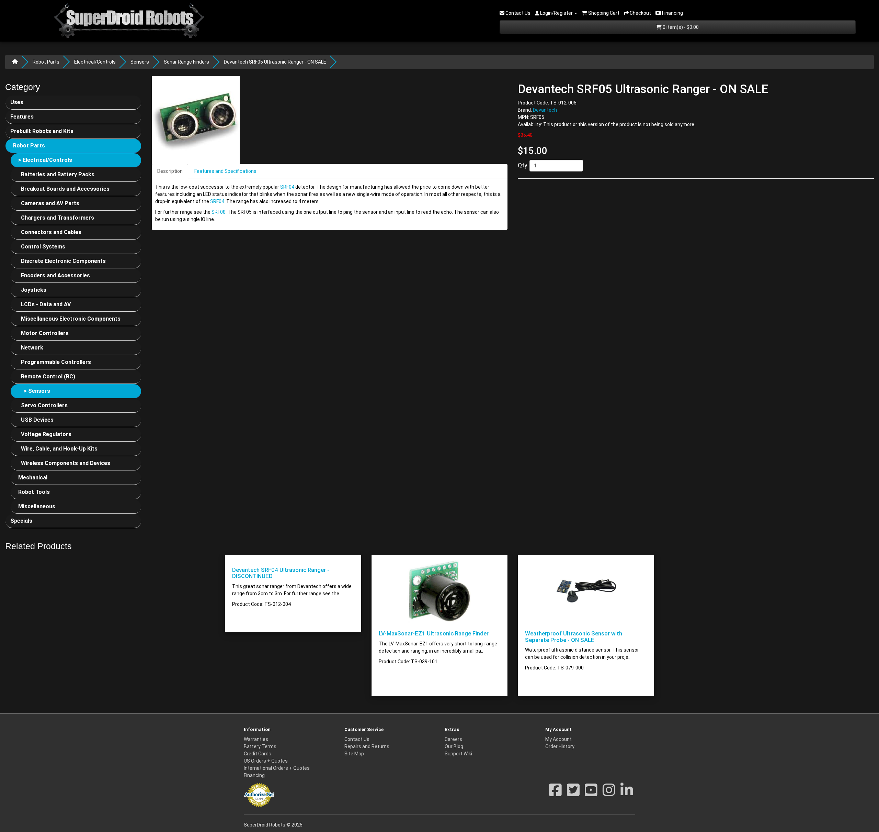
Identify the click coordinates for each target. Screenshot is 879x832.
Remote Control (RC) (48, 376)
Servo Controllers (44, 405)
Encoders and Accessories (55, 275)
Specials (21, 521)
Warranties (256, 739)
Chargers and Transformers (57, 217)
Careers (453, 739)
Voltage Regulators (46, 434)
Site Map (354, 753)
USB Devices (37, 420)
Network (32, 347)
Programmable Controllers (56, 362)
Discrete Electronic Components (63, 261)
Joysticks (33, 290)
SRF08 (219, 212)
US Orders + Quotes (266, 761)
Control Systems (43, 246)
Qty (522, 165)
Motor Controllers (45, 333)
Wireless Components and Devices (65, 463)
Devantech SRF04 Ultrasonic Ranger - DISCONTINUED (280, 572)
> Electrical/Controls (45, 160)
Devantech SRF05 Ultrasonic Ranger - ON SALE (275, 62)
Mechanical (32, 477)
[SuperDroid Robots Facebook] (555, 793)
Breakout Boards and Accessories (65, 189)
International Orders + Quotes (277, 768)
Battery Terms (260, 746)
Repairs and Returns (366, 746)
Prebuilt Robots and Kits (41, 131)
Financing (254, 775)
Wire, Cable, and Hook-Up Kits (59, 448)
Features (22, 116)
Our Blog (454, 746)
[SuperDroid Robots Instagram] (609, 793)
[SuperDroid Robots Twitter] (573, 793)
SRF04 (287, 187)
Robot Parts (46, 62)
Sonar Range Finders (186, 62)
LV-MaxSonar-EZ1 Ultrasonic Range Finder (434, 633)
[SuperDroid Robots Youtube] (591, 793)
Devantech (545, 110)
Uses (16, 102)
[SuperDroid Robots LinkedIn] (626, 793)
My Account (558, 739)
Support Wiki (458, 753)
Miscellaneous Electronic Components (71, 318)
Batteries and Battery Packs (57, 174)
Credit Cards (257, 753)
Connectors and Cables (51, 232)
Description (170, 171)
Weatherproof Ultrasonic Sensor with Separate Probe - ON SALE (573, 636)
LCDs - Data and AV (46, 304)
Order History (559, 746)
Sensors (139, 62)
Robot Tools (34, 492)
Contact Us (356, 739)
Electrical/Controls (95, 62)
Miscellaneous (36, 506)
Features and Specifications (225, 171)
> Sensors (37, 391)
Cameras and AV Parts (50, 203)
